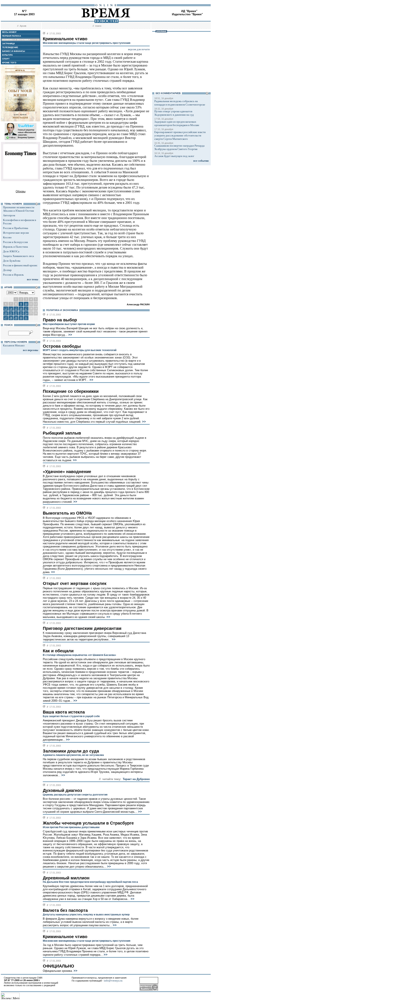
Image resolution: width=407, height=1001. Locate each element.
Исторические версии (16, 232)
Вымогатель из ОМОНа (67, 513)
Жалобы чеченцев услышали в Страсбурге (88, 823)
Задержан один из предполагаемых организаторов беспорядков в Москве (176, 123)
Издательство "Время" (187, 14)
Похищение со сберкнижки (71, 391)
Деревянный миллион (66, 878)
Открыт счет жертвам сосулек (74, 583)
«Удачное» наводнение (67, 471)
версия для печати (139, 49)
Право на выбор (60, 320)
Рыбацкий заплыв (62, 433)
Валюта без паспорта (65, 910)
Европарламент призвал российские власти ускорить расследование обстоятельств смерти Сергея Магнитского (180, 135)
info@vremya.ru (113, 980)
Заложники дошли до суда (71, 751)
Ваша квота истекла (64, 712)
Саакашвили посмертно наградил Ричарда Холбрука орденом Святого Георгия (179, 147)
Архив (23, 26)
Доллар (7, 270)
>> (69, 334)
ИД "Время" (189, 11)
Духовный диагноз (62, 790)
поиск (98, 26)
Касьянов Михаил (13, 345)
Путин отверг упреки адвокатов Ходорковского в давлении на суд (174, 113)
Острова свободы (62, 346)
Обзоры (20, 191)
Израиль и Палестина (15, 246)
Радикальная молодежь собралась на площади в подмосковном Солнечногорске (179, 103)
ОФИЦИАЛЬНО (58, 966)
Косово (7, 237)
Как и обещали (58, 650)
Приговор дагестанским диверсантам (82, 628)
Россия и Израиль (13, 274)
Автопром (9, 215)
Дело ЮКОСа (11, 251)
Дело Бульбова (11, 260)
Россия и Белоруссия (15, 242)
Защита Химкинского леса (18, 256)
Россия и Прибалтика (15, 228)
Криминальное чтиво (65, 936)
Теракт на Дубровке (136, 779)
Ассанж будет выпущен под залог (174, 156)
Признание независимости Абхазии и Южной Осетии (18, 209)
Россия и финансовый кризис (20, 265)
